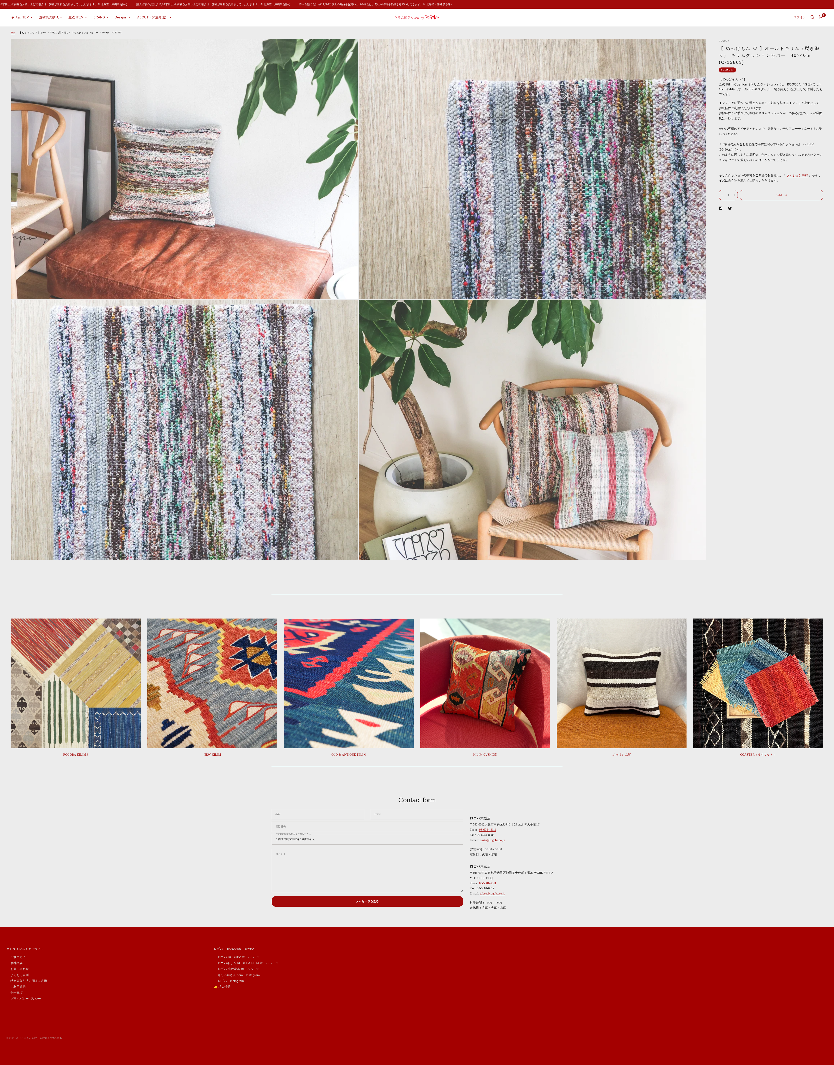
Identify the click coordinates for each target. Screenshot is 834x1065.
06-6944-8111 (487, 829)
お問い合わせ (18, 969)
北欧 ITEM (76, 17)
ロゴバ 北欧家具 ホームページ (236, 969)
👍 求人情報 (222, 986)
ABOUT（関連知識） (152, 17)
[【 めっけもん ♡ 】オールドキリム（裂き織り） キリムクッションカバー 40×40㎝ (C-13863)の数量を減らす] (722, 195)
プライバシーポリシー (24, 998)
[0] (820, 17)
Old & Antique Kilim (348, 754)
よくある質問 (18, 975)
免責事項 (15, 992)
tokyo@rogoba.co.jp (492, 893)
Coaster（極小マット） (758, 754)
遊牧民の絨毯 (49, 17)
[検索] (812, 17)
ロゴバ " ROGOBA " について (236, 948)
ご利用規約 (16, 986)
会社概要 (15, 963)
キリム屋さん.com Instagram (237, 975)
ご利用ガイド (18, 957)
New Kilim (212, 754)
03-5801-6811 (487, 883)
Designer (121, 17)
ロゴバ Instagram (229, 981)
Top (13, 32)
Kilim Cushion (485, 754)
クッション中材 (797, 175)
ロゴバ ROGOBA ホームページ (237, 957)
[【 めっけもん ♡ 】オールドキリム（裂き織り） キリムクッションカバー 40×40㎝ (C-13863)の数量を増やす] (734, 195)
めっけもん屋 (621, 754)
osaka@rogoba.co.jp (492, 840)
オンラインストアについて (25, 948)
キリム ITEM (20, 17)
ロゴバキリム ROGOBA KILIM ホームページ (246, 963)
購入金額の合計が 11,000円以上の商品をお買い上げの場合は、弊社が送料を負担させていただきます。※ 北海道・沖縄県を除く (168, 4)
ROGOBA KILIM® (76, 754)
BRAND (99, 17)
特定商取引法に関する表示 (27, 981)
